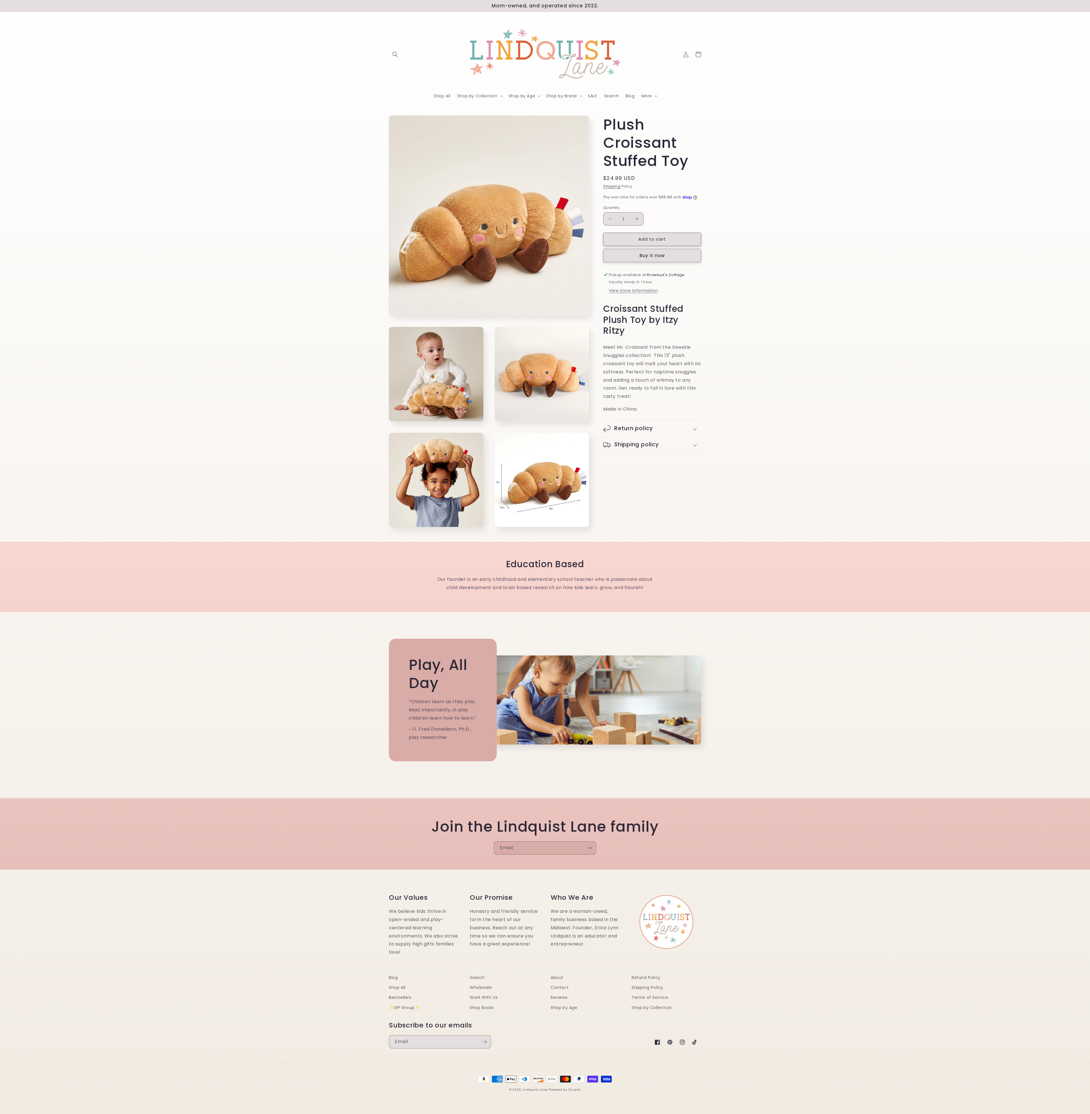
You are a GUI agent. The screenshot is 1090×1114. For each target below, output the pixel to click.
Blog (393, 977)
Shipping (612, 186)
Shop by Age (564, 1007)
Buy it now (652, 255)
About (557, 977)
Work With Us (484, 997)
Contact (560, 987)
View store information (633, 290)
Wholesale (481, 987)
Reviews (559, 997)
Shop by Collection (652, 1007)
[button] (395, 54)
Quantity (611, 207)
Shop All (397, 987)
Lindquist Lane (535, 1090)
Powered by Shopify (565, 1090)
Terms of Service (650, 997)
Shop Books (482, 1007)
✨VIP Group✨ (404, 1007)
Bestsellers (400, 997)
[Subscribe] (589, 848)
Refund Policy (646, 977)
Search (477, 977)
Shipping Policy (647, 987)
